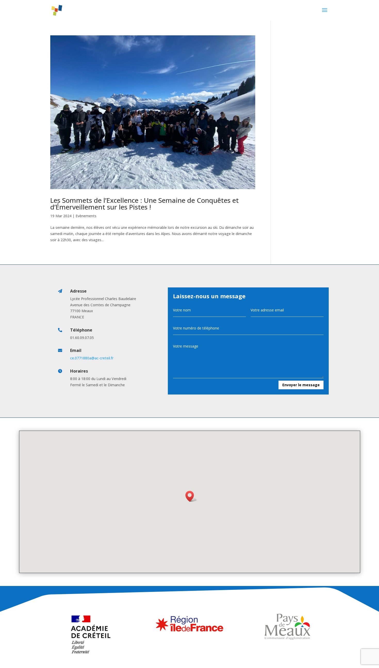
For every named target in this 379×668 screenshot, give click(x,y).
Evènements (86, 215)
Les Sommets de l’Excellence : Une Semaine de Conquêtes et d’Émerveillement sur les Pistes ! (144, 204)
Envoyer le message (301, 384)
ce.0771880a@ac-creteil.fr (91, 358)
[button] (191, 496)
